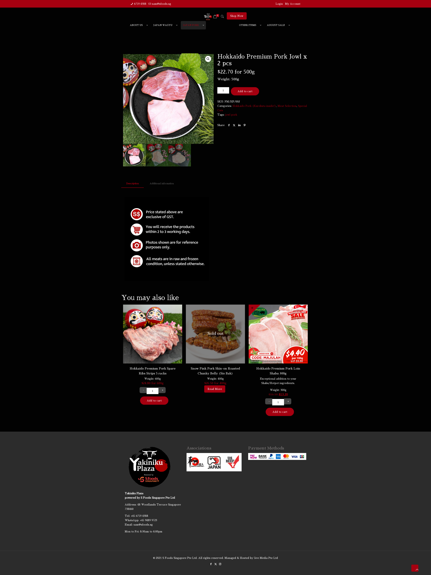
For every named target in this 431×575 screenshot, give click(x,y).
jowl (227, 114)
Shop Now (236, 16)
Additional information (162, 183)
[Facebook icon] (211, 564)
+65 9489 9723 (148, 520)
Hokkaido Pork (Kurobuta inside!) (254, 106)
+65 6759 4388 (139, 516)
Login (279, 4)
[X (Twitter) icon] (215, 564)
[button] (208, 59)
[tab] (132, 183)
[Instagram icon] (220, 564)
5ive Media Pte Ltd (266, 558)
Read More (215, 389)
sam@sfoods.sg (161, 4)
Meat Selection (287, 106)
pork (234, 114)
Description (132, 183)
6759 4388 (140, 4)
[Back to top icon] (414, 568)
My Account (292, 4)
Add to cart (245, 91)
